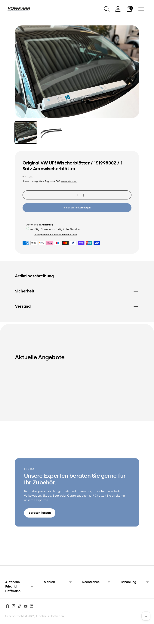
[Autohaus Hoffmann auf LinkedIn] (31, 607)
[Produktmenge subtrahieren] (83, 195)
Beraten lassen (40, 513)
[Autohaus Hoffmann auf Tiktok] (19, 607)
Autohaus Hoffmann (50, 616)
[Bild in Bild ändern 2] (51, 132)
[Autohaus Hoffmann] (19, 9)
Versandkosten (69, 181)
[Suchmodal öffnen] (106, 9)
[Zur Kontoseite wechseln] (118, 9)
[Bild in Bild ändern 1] (26, 132)
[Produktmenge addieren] (70, 195)
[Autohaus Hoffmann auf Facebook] (7, 607)
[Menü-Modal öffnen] (141, 9)
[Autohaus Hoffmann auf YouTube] (25, 607)
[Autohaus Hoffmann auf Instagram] (13, 607)
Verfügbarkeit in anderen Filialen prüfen (55, 234)
